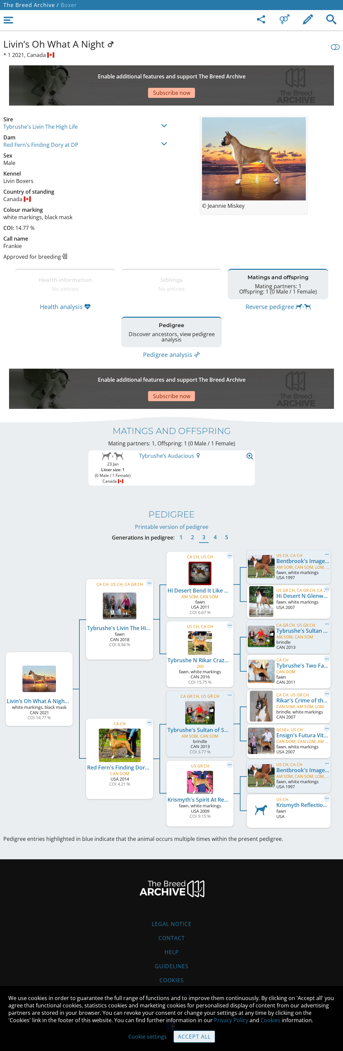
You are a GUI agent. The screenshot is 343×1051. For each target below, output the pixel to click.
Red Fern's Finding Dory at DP (40, 144)
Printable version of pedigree (171, 527)
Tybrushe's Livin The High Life (40, 126)
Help (171, 952)
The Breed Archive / (31, 5)
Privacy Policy (231, 1020)
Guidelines (172, 966)
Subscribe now (171, 93)
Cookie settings (147, 1036)
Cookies (171, 980)
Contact (171, 938)
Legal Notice (172, 924)
